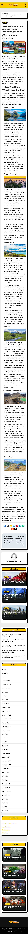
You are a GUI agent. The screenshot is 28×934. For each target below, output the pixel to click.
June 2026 (5, 673)
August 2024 (5, 730)
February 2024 (6, 753)
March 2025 (5, 703)
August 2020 (5, 795)
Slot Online (5, 832)
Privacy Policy (9, 931)
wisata (5, 22)
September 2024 (6, 726)
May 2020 (4, 807)
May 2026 (4, 677)
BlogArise (22, 929)
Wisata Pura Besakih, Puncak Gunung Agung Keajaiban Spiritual (13, 612)
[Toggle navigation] (2, 5)
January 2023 (6, 784)
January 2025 (6, 711)
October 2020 (6, 787)
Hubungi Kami (18, 931)
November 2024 (6, 719)
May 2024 (4, 742)
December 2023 (6, 761)
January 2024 (6, 757)
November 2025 (6, 684)
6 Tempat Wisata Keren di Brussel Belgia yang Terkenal (19, 540)
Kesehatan (8, 871)
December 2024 (6, 715)
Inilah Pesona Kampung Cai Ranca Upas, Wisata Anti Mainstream (12, 595)
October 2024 (6, 723)
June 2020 (5, 803)
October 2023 (6, 768)
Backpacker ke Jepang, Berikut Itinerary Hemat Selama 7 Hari (13, 580)
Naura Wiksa (9, 597)
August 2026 (5, 669)
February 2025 (6, 707)
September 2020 (6, 791)
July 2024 (5, 734)
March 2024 (5, 749)
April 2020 (5, 810)
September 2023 (6, 772)
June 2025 (5, 692)
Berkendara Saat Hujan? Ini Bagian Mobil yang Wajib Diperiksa (12, 859)
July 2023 (5, 776)
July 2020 (5, 799)
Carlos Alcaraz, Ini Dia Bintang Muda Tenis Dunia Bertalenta (13, 890)
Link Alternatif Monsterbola (9, 824)
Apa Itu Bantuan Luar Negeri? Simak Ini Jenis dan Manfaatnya (13, 907)
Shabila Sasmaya (12, 35)
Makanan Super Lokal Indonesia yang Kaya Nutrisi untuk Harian (13, 875)
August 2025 (5, 688)
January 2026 (6, 680)
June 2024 (5, 738)
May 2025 (4, 696)
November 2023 (6, 765)
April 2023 (5, 780)
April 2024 (5, 745)
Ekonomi (7, 903)
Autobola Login (6, 830)
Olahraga (7, 887)
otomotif (7, 855)
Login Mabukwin (6, 827)
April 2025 (5, 700)
